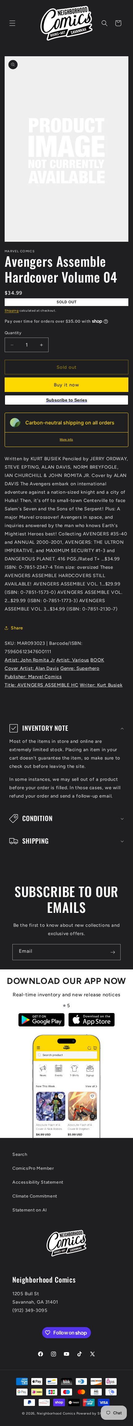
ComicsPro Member (33, 1168)
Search (20, 1154)
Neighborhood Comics (56, 1413)
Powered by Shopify (93, 1413)
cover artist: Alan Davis (32, 668)
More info (66, 439)
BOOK (97, 660)
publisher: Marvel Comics (33, 676)
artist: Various (72, 660)
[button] (12, 23)
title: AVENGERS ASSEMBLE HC (41, 685)
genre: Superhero (80, 668)
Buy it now (66, 385)
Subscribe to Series (66, 400)
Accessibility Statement (37, 1182)
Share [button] (17, 628)
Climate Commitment (34, 1196)
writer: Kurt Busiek (101, 685)
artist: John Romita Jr (30, 660)
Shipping (12, 311)
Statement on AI (29, 1210)
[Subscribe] (112, 952)
